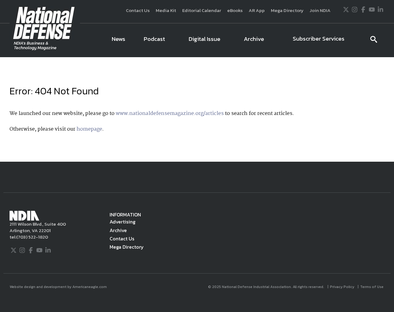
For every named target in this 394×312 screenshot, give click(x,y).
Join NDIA (320, 10)
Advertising (122, 221)
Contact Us (138, 10)
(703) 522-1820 (32, 236)
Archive (118, 230)
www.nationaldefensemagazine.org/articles (170, 113)
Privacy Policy (342, 287)
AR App (257, 10)
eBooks (235, 10)
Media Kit (166, 10)
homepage (89, 129)
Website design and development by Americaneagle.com (59, 287)
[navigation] (233, 40)
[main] (197, 109)
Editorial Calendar (201, 10)
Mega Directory (287, 10)
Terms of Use (372, 287)
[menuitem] (118, 40)
